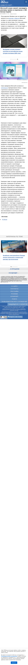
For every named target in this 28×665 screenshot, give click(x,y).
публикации (4, 88)
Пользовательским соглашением (9, 656)
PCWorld (4, 219)
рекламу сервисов (14, 18)
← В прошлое (14, 269)
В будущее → (14, 273)
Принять (14, 662)
